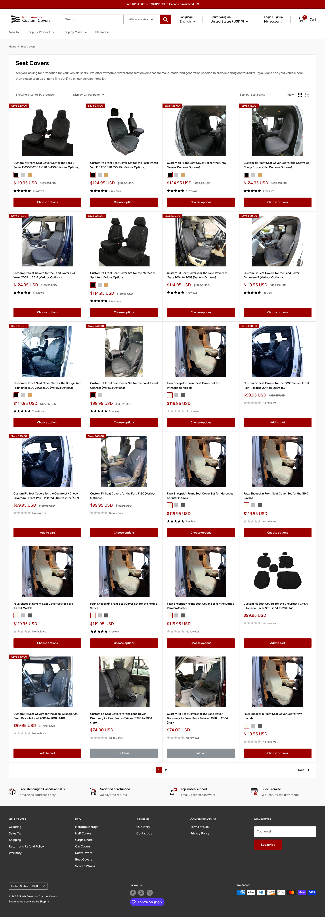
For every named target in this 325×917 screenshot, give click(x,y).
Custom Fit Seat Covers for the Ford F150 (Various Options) (123, 496)
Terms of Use (199, 827)
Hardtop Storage (86, 827)
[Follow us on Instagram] (150, 893)
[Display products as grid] (300, 95)
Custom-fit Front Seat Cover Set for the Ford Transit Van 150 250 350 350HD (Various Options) (124, 165)
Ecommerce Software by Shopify (29, 901)
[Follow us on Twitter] (141, 893)
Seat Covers (28, 46)
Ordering (15, 827)
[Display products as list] (307, 95)
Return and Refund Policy (26, 846)
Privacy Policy (200, 833)
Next (301, 770)
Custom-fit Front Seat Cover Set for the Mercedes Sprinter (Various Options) (122, 275)
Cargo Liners (84, 840)
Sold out (124, 753)
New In (14, 32)
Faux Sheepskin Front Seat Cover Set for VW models (273, 716)
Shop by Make (72, 32)
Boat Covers (83, 859)
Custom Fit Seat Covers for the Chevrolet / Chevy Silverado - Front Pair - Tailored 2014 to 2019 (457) (46, 496)
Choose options (47, 202)
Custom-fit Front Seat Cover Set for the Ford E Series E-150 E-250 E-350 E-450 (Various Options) (46, 165)
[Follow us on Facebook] (133, 893)
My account (273, 21)
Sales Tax (15, 833)
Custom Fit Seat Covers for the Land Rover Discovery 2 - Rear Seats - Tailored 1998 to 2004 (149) (121, 718)
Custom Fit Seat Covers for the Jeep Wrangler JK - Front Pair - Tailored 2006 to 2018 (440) (46, 716)
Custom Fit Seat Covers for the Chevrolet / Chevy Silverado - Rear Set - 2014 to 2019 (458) (276, 606)
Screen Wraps (85, 866)
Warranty (15, 853)
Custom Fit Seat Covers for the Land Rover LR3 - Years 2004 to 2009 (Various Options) (198, 275)
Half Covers (83, 833)
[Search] (165, 19)
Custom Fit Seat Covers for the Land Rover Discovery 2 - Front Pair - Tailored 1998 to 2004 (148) (197, 718)
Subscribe (268, 845)
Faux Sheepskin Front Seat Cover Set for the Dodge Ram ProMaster (200, 606)
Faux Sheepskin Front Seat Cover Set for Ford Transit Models (43, 606)
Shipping (15, 840)
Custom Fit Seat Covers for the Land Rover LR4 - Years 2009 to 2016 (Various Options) (45, 275)
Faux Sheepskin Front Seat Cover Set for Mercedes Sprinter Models (200, 496)
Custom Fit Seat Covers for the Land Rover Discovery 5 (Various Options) (271, 275)
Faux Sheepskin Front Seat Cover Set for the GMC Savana (276, 496)
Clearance (102, 32)
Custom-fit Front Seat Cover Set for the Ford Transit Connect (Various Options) (124, 385)
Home (12, 46)
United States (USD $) (24, 886)
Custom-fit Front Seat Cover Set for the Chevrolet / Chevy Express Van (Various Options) (277, 165)
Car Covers (83, 846)
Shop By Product (38, 32)
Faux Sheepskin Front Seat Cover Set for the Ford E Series (123, 606)
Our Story (143, 827)
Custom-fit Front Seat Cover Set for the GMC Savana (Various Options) (196, 165)
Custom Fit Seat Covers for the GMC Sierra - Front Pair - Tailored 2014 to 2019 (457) (276, 385)
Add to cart (277, 422)
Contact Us (144, 833)
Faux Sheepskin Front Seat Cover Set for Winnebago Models (193, 385)
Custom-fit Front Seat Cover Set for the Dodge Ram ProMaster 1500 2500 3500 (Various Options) (47, 385)
